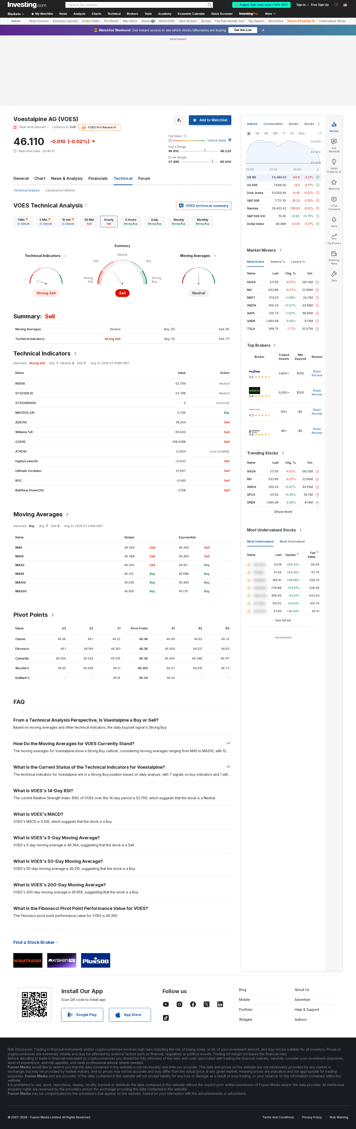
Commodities (273, 124)
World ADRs (167, 21)
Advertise (302, 999)
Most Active (275, 21)
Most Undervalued (260, 541)
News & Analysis (67, 178)
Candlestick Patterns (60, 190)
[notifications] (336, 4)
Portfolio (246, 1009)
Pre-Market (111, 21)
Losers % (298, 262)
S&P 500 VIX (256, 216)
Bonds (293, 124)
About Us (302, 990)
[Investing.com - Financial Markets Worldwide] (27, 4)
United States (91, 21)
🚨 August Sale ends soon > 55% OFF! (261, 5)
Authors (301, 1019)
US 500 (252, 185)
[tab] (23, 221)
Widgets (245, 1019)
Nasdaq (252, 208)
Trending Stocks (262, 453)
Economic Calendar (191, 14)
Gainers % (277, 262)
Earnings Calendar (65, 21)
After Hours (130, 21)
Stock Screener (222, 14)
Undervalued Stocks (332, 21)
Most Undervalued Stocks (271, 529)
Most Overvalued (292, 541)
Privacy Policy (312, 1117)
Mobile (244, 999)
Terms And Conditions (278, 1117)
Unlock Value (217, 140)
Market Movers (261, 250)
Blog (242, 990)
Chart (39, 178)
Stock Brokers (188, 21)
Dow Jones (255, 193)
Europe (206, 21)
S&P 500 (253, 200)
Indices (252, 124)
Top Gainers (256, 21)
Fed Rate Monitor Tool (229, 21)
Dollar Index (255, 224)
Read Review (317, 373)
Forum (144, 178)
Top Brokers (259, 345)
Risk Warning (339, 1117)
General (21, 178)
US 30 (251, 177)
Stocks (16, 21)
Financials (98, 178)
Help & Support (307, 1009)
